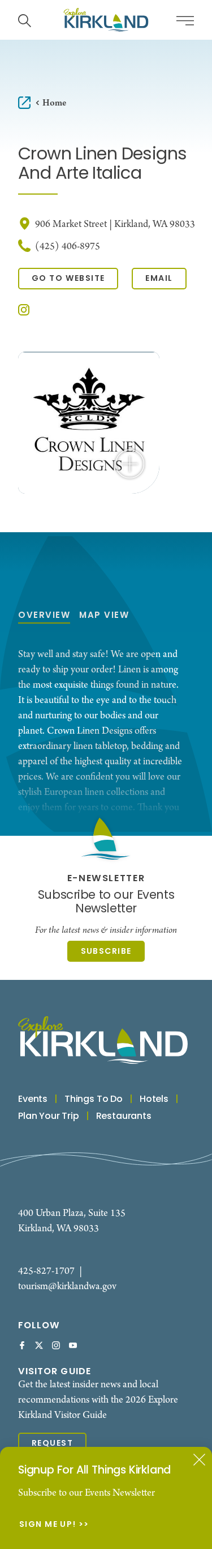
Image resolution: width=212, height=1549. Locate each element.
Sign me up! (47, 1525)
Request (52, 1443)
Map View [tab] (104, 616)
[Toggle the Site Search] (24, 19)
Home (54, 103)
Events (32, 1099)
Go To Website (68, 278)
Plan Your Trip (48, 1116)
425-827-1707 (46, 1271)
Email (158, 278)
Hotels (154, 1099)
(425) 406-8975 (67, 246)
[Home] (106, 20)
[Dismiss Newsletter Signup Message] (199, 1459)
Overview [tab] (44, 616)
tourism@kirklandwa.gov (67, 1286)
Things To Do (93, 1099)
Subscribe (106, 951)
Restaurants (124, 1116)
